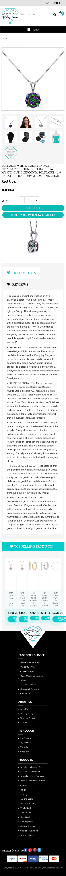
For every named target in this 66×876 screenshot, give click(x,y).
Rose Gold (25, 817)
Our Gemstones (27, 671)
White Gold (25, 808)
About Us (24, 709)
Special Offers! (27, 835)
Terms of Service (27, 718)
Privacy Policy (26, 713)
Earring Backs (26, 799)
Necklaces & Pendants (30, 771)
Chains (23, 785)
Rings (23, 790)
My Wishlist (25, 743)
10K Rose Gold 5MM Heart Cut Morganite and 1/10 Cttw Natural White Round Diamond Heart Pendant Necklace (11, 599)
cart (62, 6)
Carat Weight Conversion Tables (31, 678)
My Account (25, 738)
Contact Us (25, 694)
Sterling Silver (26, 822)
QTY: (5, 200)
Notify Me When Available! (33, 215)
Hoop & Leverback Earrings (32, 781)
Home (4, 38)
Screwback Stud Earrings (32, 776)
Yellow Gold (25, 812)
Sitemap (24, 722)
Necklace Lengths (28, 684)
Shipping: (8, 190)
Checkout (24, 752)
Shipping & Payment (29, 689)
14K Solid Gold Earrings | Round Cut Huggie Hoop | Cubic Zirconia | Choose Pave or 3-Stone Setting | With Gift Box (33, 599)
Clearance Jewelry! (29, 831)
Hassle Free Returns (29, 662)
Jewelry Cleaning (28, 803)
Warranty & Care (27, 667)
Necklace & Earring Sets (31, 767)
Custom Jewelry (27, 826)
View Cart (24, 747)
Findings (24, 794)
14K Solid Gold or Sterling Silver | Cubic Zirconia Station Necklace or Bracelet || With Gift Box (55, 599)
